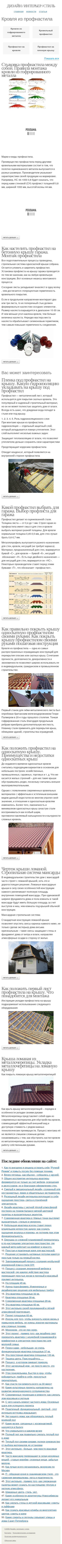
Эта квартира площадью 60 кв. (22, 1304)
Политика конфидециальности (16, 1536)
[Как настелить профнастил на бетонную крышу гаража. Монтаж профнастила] (31, 343)
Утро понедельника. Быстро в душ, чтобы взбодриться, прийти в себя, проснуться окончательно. (27, 1376)
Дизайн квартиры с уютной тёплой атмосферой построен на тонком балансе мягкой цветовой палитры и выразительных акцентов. (29, 1210)
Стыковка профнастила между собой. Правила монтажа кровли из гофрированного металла (29, 69)
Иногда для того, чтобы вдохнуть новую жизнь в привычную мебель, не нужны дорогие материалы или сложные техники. (30, 1322)
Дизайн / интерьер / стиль (31, 5)
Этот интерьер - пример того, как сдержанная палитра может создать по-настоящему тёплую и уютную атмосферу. (29, 1484)
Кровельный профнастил (46, 32)
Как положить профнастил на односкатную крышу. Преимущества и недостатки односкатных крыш (28, 753)
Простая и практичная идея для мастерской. (30, 1250)
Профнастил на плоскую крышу (45, 48)
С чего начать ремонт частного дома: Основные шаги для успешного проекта (30, 1403)
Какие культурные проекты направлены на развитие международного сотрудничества (27, 1389)
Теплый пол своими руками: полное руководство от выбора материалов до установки (31, 1443)
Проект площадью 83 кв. (19, 1315)
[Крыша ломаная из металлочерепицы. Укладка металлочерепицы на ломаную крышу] (31, 1091)
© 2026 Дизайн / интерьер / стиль (17, 1529)
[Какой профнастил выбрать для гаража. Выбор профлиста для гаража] (31, 592)
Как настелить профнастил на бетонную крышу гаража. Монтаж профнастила (29, 251)
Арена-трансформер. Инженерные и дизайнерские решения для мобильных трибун (28, 1288)
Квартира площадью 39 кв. (20, 1297)
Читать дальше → (10, 237)
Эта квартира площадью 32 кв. (22, 1293)
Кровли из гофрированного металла (16, 32)
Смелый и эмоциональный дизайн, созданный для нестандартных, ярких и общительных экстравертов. (31, 1190)
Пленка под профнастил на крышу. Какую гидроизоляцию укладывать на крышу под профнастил (30, 385)
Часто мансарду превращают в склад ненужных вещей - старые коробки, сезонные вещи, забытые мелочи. (30, 1459)
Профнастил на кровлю (16, 48)
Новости (31, 11)
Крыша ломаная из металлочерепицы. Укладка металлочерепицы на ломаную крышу (29, 1063)
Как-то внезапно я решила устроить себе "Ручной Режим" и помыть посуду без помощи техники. (30, 1169)
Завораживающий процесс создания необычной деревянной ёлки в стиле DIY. (31, 1263)
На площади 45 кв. (15, 1283)
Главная (18, 11)
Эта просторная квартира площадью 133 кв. (30, 1355)
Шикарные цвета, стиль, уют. (21, 1492)
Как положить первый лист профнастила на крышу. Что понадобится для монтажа (27, 992)
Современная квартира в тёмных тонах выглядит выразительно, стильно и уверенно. (31, 1219)
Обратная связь (10, 1540)
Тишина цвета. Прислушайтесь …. (24, 1358)
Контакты (8, 1533)
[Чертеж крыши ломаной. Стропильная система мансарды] (31, 957)
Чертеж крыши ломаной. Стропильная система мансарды (31, 870)
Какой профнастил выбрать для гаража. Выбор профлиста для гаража (30, 510)
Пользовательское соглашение (24, 1533)
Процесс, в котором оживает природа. (26, 1362)
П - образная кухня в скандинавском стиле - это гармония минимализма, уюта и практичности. (30, 1475)
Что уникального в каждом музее (23, 1430)
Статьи (43, 11)
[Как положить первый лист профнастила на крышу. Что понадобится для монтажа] (31, 1027)
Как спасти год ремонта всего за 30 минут (28, 1384)
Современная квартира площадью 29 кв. (28, 1301)
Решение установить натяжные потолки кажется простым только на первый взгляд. (31, 1255)
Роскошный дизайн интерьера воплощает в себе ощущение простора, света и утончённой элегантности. (30, 1200)
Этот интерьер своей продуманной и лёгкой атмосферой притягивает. (28, 1309)
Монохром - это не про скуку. (21, 1329)
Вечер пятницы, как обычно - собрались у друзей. (31, 1174)
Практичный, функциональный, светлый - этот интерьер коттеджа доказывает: (29, 1410)
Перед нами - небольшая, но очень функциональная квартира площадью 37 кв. (26, 1349)
